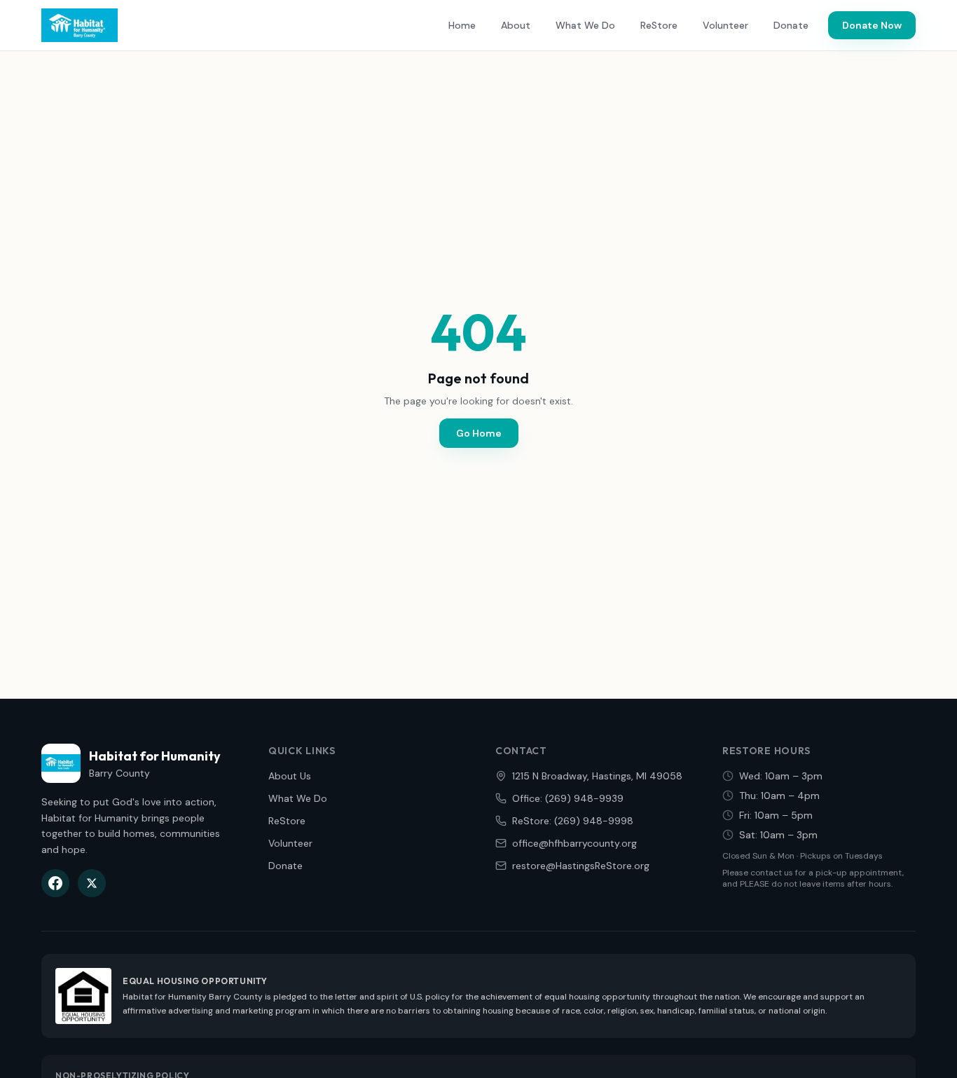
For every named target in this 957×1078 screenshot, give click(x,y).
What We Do (585, 25)
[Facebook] (55, 883)
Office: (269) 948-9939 (568, 798)
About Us (289, 776)
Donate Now (872, 25)
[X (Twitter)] (92, 883)
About (515, 25)
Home (462, 25)
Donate (790, 25)
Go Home (479, 433)
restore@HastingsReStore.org (580, 865)
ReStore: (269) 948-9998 (572, 820)
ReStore (658, 25)
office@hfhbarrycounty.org (574, 843)
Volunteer (725, 25)
